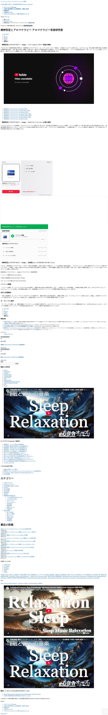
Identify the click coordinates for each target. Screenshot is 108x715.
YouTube (6, 373)
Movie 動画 (7, 489)
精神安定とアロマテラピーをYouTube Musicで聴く (18, 115)
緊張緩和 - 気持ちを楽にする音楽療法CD (15, 447)
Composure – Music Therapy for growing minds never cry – (19, 324)
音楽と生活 (10, 517)
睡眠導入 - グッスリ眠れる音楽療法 (14, 444)
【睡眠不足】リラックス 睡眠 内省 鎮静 (12, 550)
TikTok (5, 572)
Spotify (5, 370)
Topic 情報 (6, 490)
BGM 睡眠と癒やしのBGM (11, 486)
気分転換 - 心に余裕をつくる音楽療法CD (15, 451)
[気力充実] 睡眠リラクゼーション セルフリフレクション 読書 (18, 541)
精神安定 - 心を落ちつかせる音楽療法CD (15, 449)
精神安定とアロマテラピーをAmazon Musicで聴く (18, 114)
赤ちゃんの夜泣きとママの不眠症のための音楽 (84, 574)
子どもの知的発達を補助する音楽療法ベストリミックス (19, 461)
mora (5, 384)
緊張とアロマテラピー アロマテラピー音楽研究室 (12, 357)
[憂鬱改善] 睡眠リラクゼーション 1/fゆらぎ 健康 (14, 535)
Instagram (6, 567)
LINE (5, 570)
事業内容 (6, 707)
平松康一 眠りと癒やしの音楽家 (10, 574)
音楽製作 (9, 520)
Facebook (6, 569)
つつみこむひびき (9, 462)
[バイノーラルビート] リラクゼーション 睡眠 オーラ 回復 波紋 (18, 538)
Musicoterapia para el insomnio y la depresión (88, 578)
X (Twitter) (6, 566)
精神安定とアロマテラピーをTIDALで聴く (16, 118)
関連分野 (9, 509)
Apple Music (7, 371)
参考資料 (9, 504)
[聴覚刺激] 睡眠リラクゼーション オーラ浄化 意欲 (15, 553)
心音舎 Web (7, 564)
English (6, 487)
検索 (2, 361)
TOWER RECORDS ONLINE (12, 381)
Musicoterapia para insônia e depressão (37, 578)
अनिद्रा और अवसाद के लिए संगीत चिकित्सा (17, 578)
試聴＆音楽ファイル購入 (11, 321)
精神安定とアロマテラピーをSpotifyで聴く (16, 109)
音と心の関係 (11, 513)
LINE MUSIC (7, 377)
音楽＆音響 (7, 510)
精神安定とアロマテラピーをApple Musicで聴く (17, 110)
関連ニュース (11, 507)
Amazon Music (7, 374)
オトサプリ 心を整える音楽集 (45, 574)
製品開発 (9, 505)
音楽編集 (9, 518)
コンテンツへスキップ (7, 1)
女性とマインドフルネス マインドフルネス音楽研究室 (16, 529)
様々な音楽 (10, 512)
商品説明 (6, 492)
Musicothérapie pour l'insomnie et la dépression (74, 576)
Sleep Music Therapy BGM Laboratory (19, 576)
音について (10, 515)
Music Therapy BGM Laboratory (9, 583)
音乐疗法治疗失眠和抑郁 (55, 576)
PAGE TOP (4, 713)
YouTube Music (8, 376)
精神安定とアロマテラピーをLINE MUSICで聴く (17, 117)
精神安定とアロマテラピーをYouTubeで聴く (16, 112)
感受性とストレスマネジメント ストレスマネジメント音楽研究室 (22, 328)
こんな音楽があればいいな (14, 497)
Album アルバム (28, 25)
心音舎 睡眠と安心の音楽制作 (28, 574)
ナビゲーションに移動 (20, 1)
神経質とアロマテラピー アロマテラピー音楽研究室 (13, 344)
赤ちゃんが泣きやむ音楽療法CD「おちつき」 (17, 454)
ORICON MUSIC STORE (11, 383)
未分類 (6, 494)
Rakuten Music (7, 380)
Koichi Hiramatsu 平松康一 (36, 583)
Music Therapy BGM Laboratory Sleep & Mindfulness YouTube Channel (22, 694)
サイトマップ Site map (10, 704)
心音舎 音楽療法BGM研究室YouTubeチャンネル (17, 695)
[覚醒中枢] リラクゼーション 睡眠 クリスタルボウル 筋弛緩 (17, 556)
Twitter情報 (7, 326)
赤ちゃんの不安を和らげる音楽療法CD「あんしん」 (18, 456)
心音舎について (8, 709)
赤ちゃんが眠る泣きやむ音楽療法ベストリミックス (18, 459)
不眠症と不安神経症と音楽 (62, 574)
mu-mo (5, 386)
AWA (5, 378)
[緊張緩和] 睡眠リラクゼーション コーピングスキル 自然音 (17, 547)
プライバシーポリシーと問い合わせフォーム (16, 710)
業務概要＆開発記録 (9, 495)
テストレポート (11, 502)
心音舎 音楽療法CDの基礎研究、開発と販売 (16, 705)
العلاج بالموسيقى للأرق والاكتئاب (38, 576)
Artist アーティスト (9, 484)
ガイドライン (11, 500)
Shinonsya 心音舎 (23, 583)
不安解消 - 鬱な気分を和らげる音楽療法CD (16, 446)
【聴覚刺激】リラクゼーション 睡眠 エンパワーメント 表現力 (18, 532)
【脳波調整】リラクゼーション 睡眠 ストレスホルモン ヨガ (17, 544)
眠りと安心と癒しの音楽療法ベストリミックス (17, 457)
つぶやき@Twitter (12, 499)
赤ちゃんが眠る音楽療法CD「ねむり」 (15, 452)
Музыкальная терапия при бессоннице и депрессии (62, 578)
